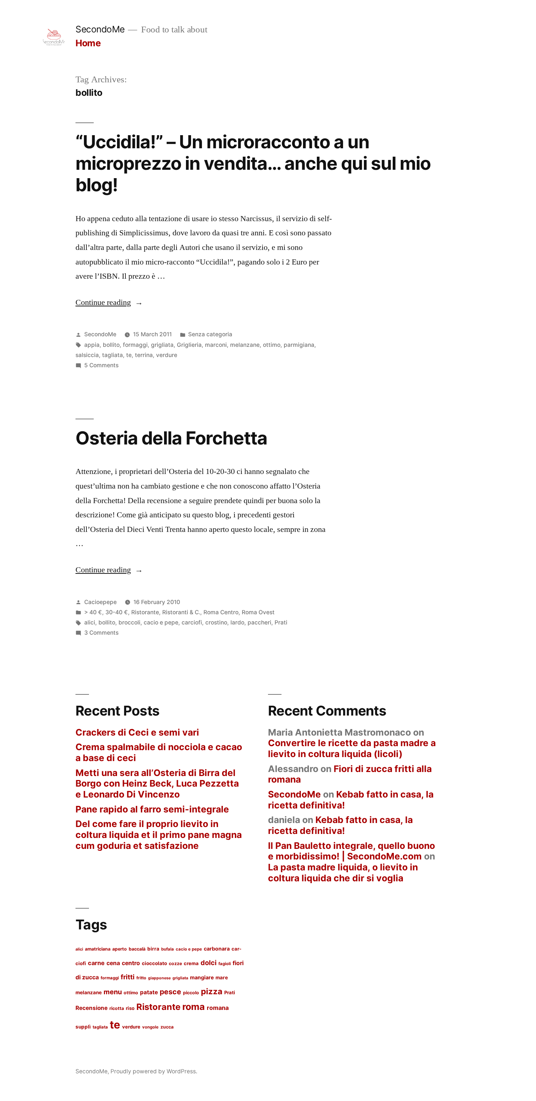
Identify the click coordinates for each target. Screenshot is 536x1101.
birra (153, 949)
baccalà (137, 949)
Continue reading (109, 302)
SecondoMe (100, 29)
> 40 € (93, 612)
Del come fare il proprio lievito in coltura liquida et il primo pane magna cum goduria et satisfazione (158, 834)
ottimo (271, 344)
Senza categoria (210, 334)
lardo (237, 622)
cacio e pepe (161, 622)
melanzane (245, 344)
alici (89, 622)
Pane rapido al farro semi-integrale (152, 809)
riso (130, 1008)
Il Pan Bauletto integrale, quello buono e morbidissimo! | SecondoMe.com (351, 851)
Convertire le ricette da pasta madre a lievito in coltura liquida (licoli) (352, 748)
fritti (128, 977)
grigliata (162, 344)
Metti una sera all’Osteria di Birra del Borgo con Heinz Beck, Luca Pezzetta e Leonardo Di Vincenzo (157, 783)
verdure (166, 355)
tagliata (112, 355)
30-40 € (116, 612)
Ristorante (145, 612)
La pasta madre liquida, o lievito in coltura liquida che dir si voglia (343, 872)
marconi (216, 344)
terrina (144, 355)
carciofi (192, 622)
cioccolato (154, 963)
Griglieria (189, 344)
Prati (281, 622)
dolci (209, 963)
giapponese (159, 978)
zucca (167, 1027)
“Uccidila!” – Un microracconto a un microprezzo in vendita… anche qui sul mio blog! (253, 163)
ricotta (116, 1008)
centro (131, 963)
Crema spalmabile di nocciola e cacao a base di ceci (158, 752)
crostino (216, 622)
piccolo (191, 992)
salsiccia (87, 355)
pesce (170, 991)
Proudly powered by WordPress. (153, 1071)
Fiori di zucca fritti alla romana (350, 774)
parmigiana (299, 344)
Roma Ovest (258, 612)
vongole (150, 1027)
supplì (83, 1027)
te (129, 355)
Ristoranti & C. (181, 612)
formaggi (135, 344)
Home (88, 43)
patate (149, 992)
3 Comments (101, 632)
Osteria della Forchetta (171, 438)
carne (96, 963)
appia (92, 344)
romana (218, 1007)
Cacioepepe (100, 602)
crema (191, 963)
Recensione (91, 1007)
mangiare (202, 977)
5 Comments (101, 365)
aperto (119, 949)
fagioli (224, 963)
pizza (211, 991)
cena (113, 963)
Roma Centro (220, 612)
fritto (141, 977)
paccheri (259, 622)
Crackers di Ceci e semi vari (137, 732)
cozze (175, 963)
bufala (167, 949)
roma (193, 1006)
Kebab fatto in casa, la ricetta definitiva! (351, 800)
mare (221, 977)
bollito (111, 344)
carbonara (217, 948)
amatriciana (97, 949)
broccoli (129, 622)
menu (113, 992)
